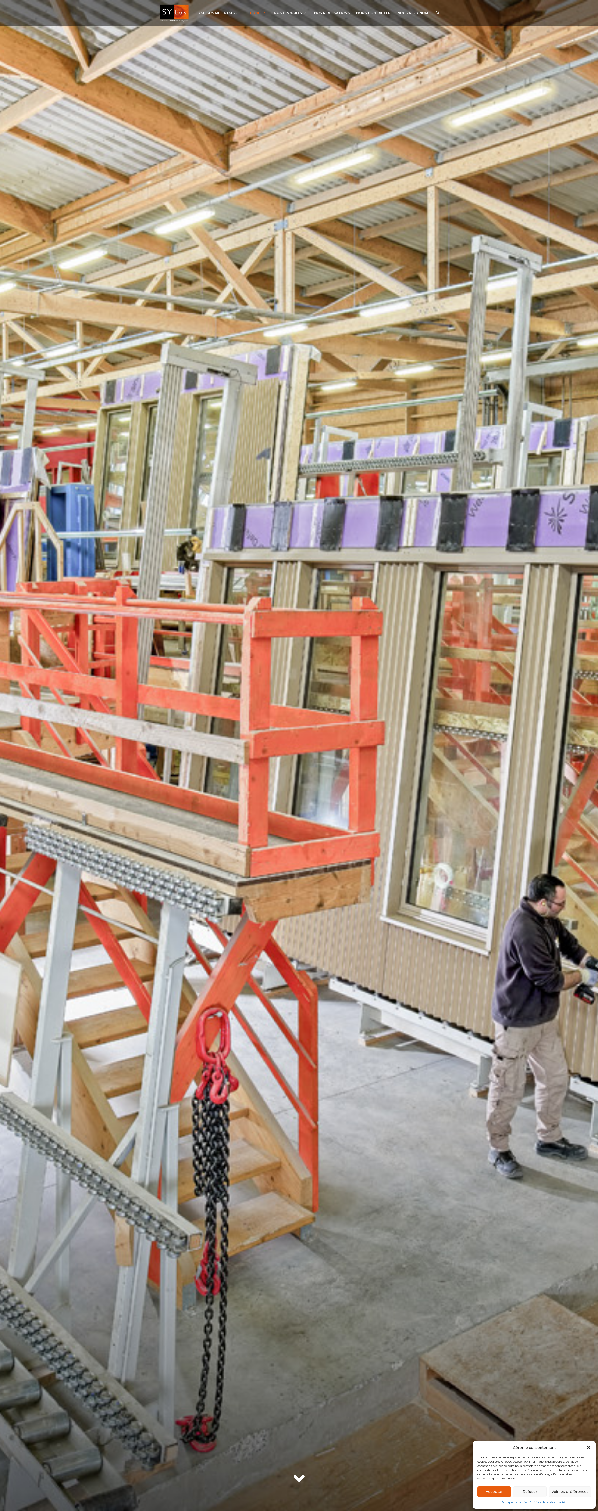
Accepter (494, 1491)
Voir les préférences (570, 1491)
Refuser (530, 1491)
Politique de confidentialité (547, 1502)
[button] (588, 1447)
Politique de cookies (514, 1502)
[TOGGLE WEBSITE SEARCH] (438, 12)
